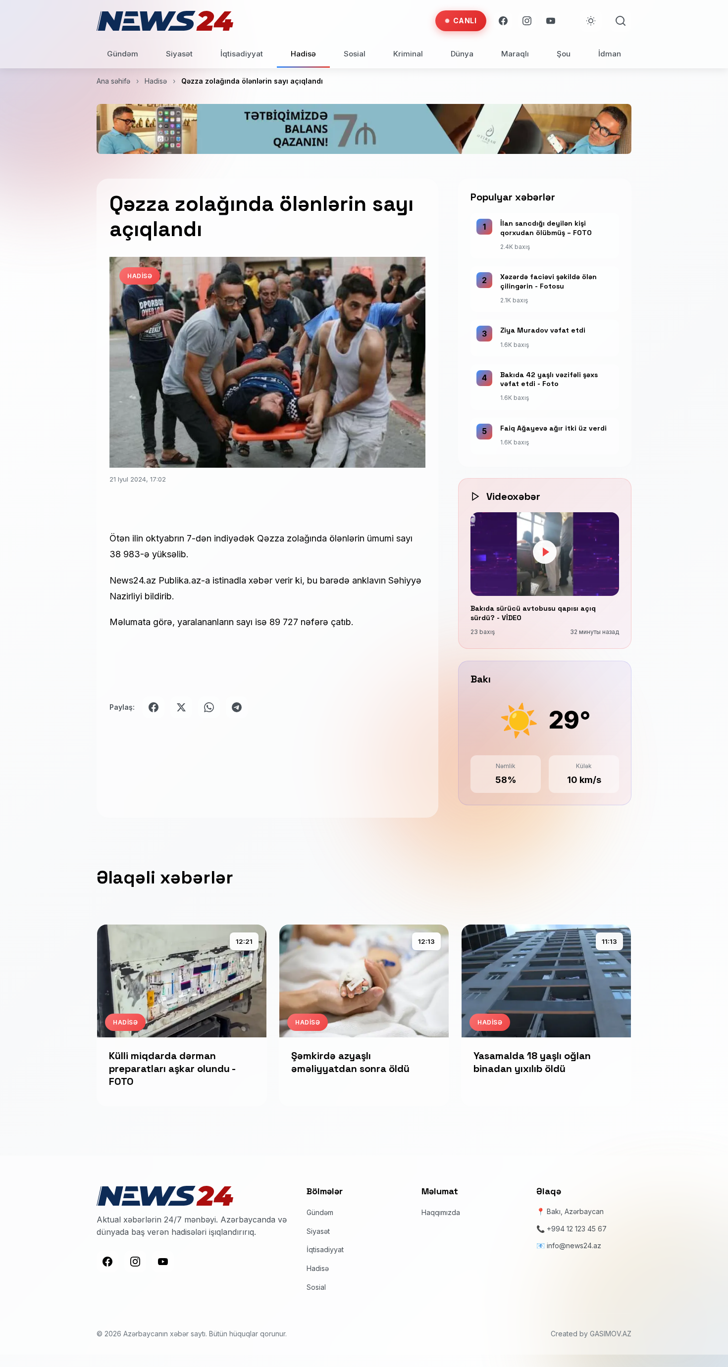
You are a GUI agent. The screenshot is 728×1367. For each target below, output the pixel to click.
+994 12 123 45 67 (577, 1228)
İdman (609, 53)
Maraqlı (515, 53)
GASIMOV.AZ (610, 1333)
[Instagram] (527, 21)
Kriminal (408, 53)
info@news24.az (574, 1245)
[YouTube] (551, 21)
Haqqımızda (440, 1212)
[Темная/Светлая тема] (591, 21)
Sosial (354, 53)
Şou (564, 53)
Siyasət (179, 53)
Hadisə (303, 53)
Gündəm (122, 53)
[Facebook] (503, 21)
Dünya (462, 53)
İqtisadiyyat (241, 53)
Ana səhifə (113, 81)
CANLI (465, 20)
